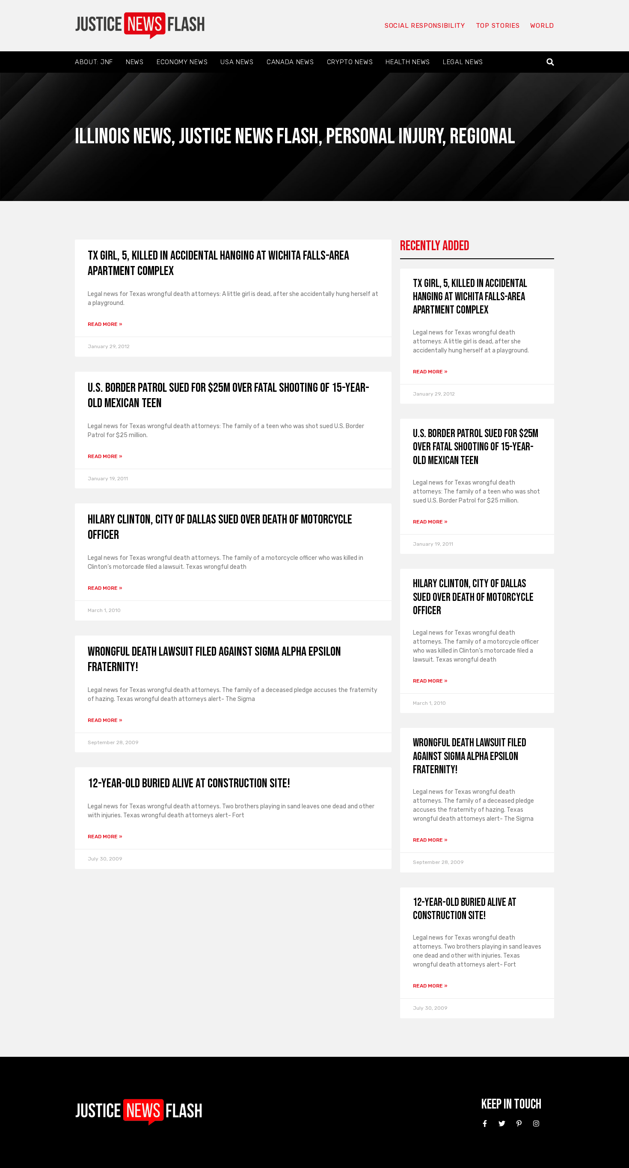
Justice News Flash (248, 136)
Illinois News (123, 136)
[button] (550, 62)
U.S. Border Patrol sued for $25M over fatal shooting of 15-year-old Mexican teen (475, 447)
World (542, 26)
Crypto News (350, 62)
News (135, 62)
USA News (237, 62)
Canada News (290, 62)
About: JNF (94, 62)
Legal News (463, 62)
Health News (408, 62)
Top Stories (498, 26)
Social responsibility (425, 26)
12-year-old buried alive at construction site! (189, 783)
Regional (482, 136)
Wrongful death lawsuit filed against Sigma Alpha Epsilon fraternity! (469, 756)
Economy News (182, 62)
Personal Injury (384, 136)
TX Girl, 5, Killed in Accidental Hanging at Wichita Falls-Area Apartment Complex (470, 297)
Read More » (105, 324)
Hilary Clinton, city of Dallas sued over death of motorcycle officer (473, 597)
